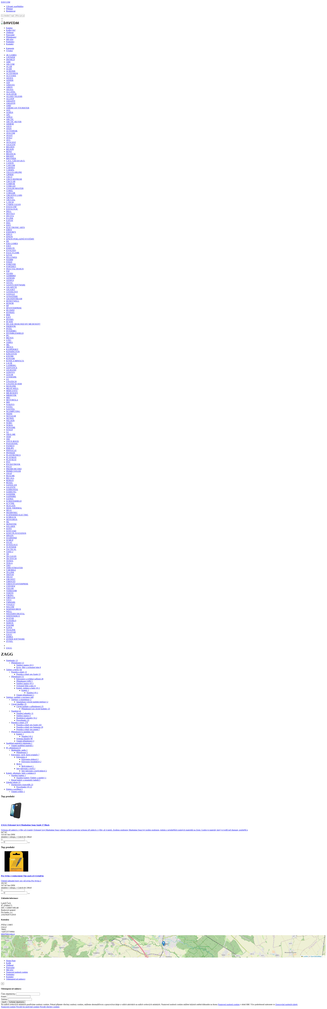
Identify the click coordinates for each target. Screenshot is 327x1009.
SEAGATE (10, 506)
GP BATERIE (12, 296)
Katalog (9, 28)
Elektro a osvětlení (14, 789)
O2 (7, 432)
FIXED (9, 262)
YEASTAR (11, 632)
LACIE (9, 363)
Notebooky (12, 660)
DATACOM (11, 207)
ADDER (9, 80)
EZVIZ (9, 255)
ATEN (8, 128)
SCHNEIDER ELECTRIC (17, 515)
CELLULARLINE (14, 172)
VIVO (8, 600)
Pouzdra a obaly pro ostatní (28, 729)
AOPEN (9, 112)
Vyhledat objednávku (16, 1002)
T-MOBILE (11, 570)
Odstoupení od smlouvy (15, 979)
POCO (9, 466)
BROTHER (11, 158)
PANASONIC (12, 443)
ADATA (9, 78)
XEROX (9, 623)
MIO (8, 397)
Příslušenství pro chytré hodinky (35, 709)
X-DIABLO (11, 621)
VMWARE (10, 602)
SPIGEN (9, 535)
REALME (10, 476)
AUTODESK (11, 131)
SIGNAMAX (11, 519)
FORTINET (11, 266)
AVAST (9, 135)
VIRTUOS (10, 598)
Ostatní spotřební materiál (22, 745)
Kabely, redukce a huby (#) (28, 688)
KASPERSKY (12, 349)
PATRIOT (10, 446)
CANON (10, 163)
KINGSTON (11, 354)
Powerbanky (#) (24, 787)
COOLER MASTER (15, 188)
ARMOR (10, 124)
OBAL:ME (10, 434)
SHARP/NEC (12, 512)
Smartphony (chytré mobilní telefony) (32, 702)
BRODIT (10, 156)
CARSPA (10, 170)
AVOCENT (11, 142)
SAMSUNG (11, 492)
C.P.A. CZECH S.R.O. (15, 161)
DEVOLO (10, 214)
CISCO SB (10, 181)
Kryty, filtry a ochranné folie (28, 667)
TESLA (9, 563)
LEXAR (9, 375)
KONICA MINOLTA (15, 361)
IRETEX (10, 338)
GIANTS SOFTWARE (15, 285)
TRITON (10, 575)
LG (7, 379)
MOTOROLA (12, 400)
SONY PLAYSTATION (16, 533)
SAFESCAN (11, 485)
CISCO (9, 177)
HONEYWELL (12, 301)
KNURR (10, 356)
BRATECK (11, 154)
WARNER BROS (13, 609)
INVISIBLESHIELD (15, 333)
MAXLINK (11, 386)
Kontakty (10, 44)
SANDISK (10, 494)
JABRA (9, 342)
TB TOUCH (11, 558)
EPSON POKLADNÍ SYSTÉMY (20, 239)
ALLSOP (10, 99)
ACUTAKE (11, 76)
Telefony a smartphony (21, 699)
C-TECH (10, 202)
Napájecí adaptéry (24, 713)
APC (8, 115)
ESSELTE (10, 248)
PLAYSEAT (11, 460)
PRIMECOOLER (13, 471)
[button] (163, 943)
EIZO (8, 225)
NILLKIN (10, 420)
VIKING (10, 595)
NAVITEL (10, 409)
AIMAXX (10, 85)
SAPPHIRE (11, 496)
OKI (8, 439)
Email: (3, 996)
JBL (8, 345)
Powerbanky (22, 720)
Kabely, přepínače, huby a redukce (21, 773)
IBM (8, 315)
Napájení (16, 711)
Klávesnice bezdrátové (31, 762)
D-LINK (9, 218)
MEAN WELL (12, 388)
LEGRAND (11, 370)
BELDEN (10, 147)
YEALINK (10, 630)
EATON (9, 220)
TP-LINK (10, 572)
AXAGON (10, 145)
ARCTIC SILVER (13, 122)
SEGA (9, 510)
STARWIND (11, 538)
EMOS (9, 230)
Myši (19, 764)
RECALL (10, 478)
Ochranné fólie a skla (26, 686)
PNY (8, 462)
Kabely (25, 690)
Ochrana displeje (24, 739)
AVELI (9, 138)
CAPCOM (10, 165)
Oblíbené (10, 32)
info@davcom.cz (8, 934)
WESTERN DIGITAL (15, 614)
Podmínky (10, 42)
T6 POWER (11, 547)
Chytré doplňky (18, 704)
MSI (8, 402)
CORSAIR (10, 193)
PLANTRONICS (13, 455)
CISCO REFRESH (14, 179)
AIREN (9, 87)
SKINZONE (11, 524)
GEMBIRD (11, 276)
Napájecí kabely (18, 775)
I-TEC (8, 340)
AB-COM (10, 64)
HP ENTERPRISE (14, 308)
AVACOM (10, 133)
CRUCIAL (10, 200)
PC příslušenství (13, 748)
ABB (8, 62)
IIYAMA (10, 319)
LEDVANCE (11, 368)
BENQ (9, 151)
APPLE (9, 117)
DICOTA (10, 216)
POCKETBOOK (13, 464)
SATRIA (9, 499)
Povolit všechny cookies (49, 1007)
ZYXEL (9, 641)
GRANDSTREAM (14, 299)
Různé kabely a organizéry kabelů (25, 780)
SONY (9, 529)
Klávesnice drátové (29, 759)
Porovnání (10, 35)
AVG (8, 140)
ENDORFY (11, 232)
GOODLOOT (12, 292)
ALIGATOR (11, 94)
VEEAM (10, 588)
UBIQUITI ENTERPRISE (17, 584)
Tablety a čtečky (14, 670)
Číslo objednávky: (8, 994)
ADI (8, 82)
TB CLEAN (11, 556)
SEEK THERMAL (14, 508)
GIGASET (10, 289)
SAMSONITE (12, 489)
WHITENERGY (13, 616)
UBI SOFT (10, 579)
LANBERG (11, 365)
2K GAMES (11, 55)
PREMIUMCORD (14, 469)
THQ (8, 565)
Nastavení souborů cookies (17, 972)
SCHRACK (11, 517)
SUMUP (9, 540)
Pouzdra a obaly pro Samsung (29, 727)
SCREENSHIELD (14, 501)
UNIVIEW (10, 586)
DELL (8, 211)
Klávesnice (21, 757)
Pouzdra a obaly (19, 672)
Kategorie (10, 48)
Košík (8, 963)
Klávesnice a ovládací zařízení (29, 679)
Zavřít (4, 1002)
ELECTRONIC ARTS (15, 227)
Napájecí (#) (32, 693)
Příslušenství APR (24, 681)
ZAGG (9, 634)
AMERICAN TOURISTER (17, 108)
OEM (8, 437)
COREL (9, 191)
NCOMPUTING (13, 411)
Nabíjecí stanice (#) (24, 665)
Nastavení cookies (8, 1007)
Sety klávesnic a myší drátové (34, 771)
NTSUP (9, 430)
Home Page (11, 961)
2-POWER (10, 57)
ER (7, 241)
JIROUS (9, 347)
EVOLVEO (11, 250)
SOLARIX (10, 526)
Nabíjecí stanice (23, 716)
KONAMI (10, 358)
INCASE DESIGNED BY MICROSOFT (23, 324)
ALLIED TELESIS (14, 96)
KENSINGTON (13, 352)
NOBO (9, 423)
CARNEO (10, 168)
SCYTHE (10, 503)
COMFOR (10, 184)
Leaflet (305, 956)
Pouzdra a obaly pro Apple (28, 674)
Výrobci (9, 51)
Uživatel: (14, 6)
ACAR (9, 66)
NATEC (9, 407)
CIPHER (10, 174)
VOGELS (10, 604)
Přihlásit (9, 9)
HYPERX (10, 312)
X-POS (9, 627)
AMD (8, 105)
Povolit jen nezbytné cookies (27, 1007)
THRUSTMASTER (14, 568)
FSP (8, 271)
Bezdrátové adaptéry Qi (26, 718)
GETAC (9, 283)
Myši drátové (27, 766)
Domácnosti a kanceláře (22, 785)
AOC (8, 110)
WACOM (10, 607)
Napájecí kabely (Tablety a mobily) (31, 778)
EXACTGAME (12, 253)
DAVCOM (5, 2)
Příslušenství (11, 37)
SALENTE (10, 487)
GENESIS (10, 278)
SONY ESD (11, 531)
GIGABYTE (11, 287)
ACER (9, 69)
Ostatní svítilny (18, 791)
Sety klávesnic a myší (25, 768)
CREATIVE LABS (14, 195)
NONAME (10, 427)
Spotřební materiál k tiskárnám (19, 743)
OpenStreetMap (316, 956)
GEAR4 (9, 273)
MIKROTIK (11, 395)
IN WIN (9, 322)
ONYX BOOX (12, 441)
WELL (9, 611)
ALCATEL (10, 92)
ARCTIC (10, 119)
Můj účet (9, 39)
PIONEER (10, 453)
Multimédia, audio (19, 750)
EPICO (9, 234)
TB (7, 554)
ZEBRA (9, 637)
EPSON (9, 237)
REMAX (10, 480)
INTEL (9, 329)
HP (7, 306)
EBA (8, 223)
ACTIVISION (12, 73)
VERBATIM (11, 591)
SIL (7, 522)
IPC (7, 335)
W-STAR (10, 618)
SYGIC (9, 542)
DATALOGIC (12, 209)
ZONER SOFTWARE (15, 639)
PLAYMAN (11, 457)
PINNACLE (11, 450)
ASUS (8, 126)
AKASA (9, 89)
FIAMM (9, 260)
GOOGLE (10, 294)
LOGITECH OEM (14, 384)
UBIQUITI (10, 581)
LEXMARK (11, 377)
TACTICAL (11, 549)
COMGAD (10, 186)
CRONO (10, 197)
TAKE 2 (9, 552)
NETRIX (10, 418)
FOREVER (11, 264)
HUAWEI (10, 310)
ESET (8, 246)
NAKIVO (10, 404)
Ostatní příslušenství (25, 695)
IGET (8, 317)
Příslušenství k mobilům (22, 732)
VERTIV (10, 593)
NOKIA (9, 425)
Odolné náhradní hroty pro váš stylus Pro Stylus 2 (21, 881)
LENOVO (10, 372)
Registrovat (10, 11)
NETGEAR (11, 416)
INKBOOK (11, 326)
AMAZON (10, 103)
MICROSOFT (12, 393)
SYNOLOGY (12, 545)
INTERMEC (11, 331)
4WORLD (10, 60)
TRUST (9, 577)
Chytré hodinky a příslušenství (29, 706)
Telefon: (4, 999)
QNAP (9, 473)
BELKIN (10, 149)
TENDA (9, 561)
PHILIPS (10, 448)
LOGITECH (11, 381)
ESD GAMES (12, 243)
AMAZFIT (10, 101)
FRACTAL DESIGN (15, 269)
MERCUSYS (11, 391)
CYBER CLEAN (13, 204)
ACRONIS (10, 71)
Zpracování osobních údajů (286, 1004)
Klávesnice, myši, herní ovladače (25, 755)
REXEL (9, 483)
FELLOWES (11, 257)
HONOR (10, 303)
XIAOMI (10, 625)
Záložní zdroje (13, 782)
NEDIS (9, 414)
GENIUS (10, 280)
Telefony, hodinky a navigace (19, 697)
